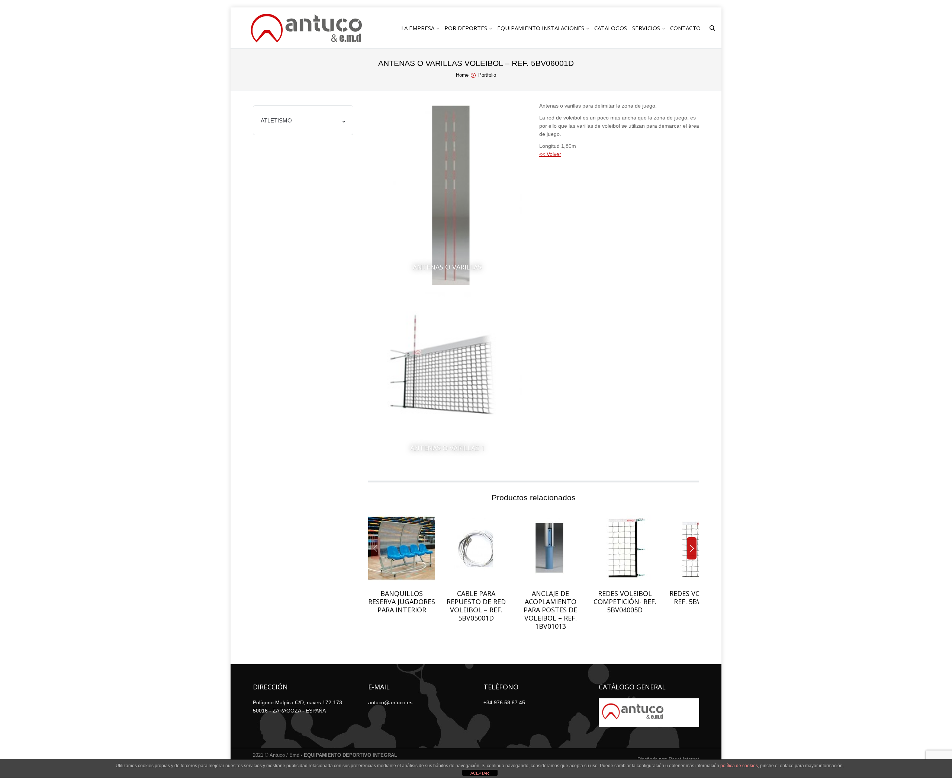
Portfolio (487, 75)
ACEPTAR (479, 773)
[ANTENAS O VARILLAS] (447, 195)
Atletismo (276, 120)
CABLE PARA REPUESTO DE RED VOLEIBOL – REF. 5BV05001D (476, 605)
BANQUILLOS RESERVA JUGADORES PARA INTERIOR (401, 601)
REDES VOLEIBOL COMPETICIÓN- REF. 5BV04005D (625, 601)
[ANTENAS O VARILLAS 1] (447, 376)
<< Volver (550, 154)
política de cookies (739, 765)
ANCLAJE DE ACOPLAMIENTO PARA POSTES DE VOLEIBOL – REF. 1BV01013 (550, 610)
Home (462, 75)
